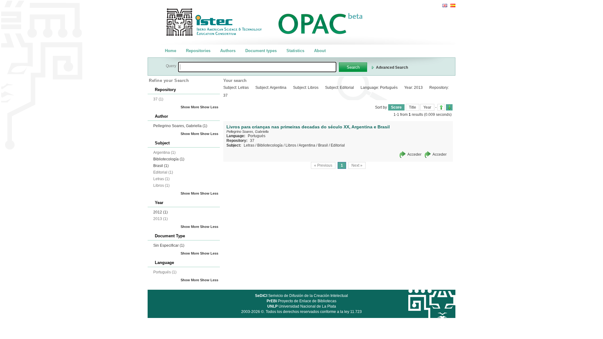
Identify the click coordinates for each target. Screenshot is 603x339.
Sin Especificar (168, 245)
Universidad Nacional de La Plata (301, 306)
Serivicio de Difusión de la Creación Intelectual (301, 295)
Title (412, 107)
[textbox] (257, 67)
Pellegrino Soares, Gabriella (180, 126)
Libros (290, 145)
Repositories (198, 50)
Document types (261, 50)
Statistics (295, 50)
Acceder (414, 154)
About (320, 50)
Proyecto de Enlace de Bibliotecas (301, 301)
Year (427, 107)
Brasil (161, 166)
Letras (249, 145)
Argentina (307, 145)
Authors (228, 50)
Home (170, 50)
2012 (160, 212)
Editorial (338, 145)
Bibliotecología (168, 159)
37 (252, 140)
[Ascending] (441, 107)
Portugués (256, 136)
